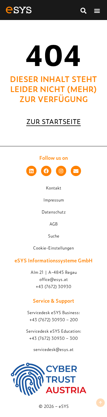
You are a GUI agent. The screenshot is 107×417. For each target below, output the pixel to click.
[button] (97, 10)
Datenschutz (54, 212)
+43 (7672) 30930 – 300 (53, 338)
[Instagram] (61, 171)
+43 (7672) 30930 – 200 (53, 319)
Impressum (53, 200)
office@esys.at (53, 279)
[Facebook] (46, 171)
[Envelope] (76, 171)
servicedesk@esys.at (53, 349)
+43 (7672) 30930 (53, 286)
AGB (53, 224)
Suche (53, 236)
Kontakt (53, 188)
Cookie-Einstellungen (53, 248)
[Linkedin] (31, 171)
